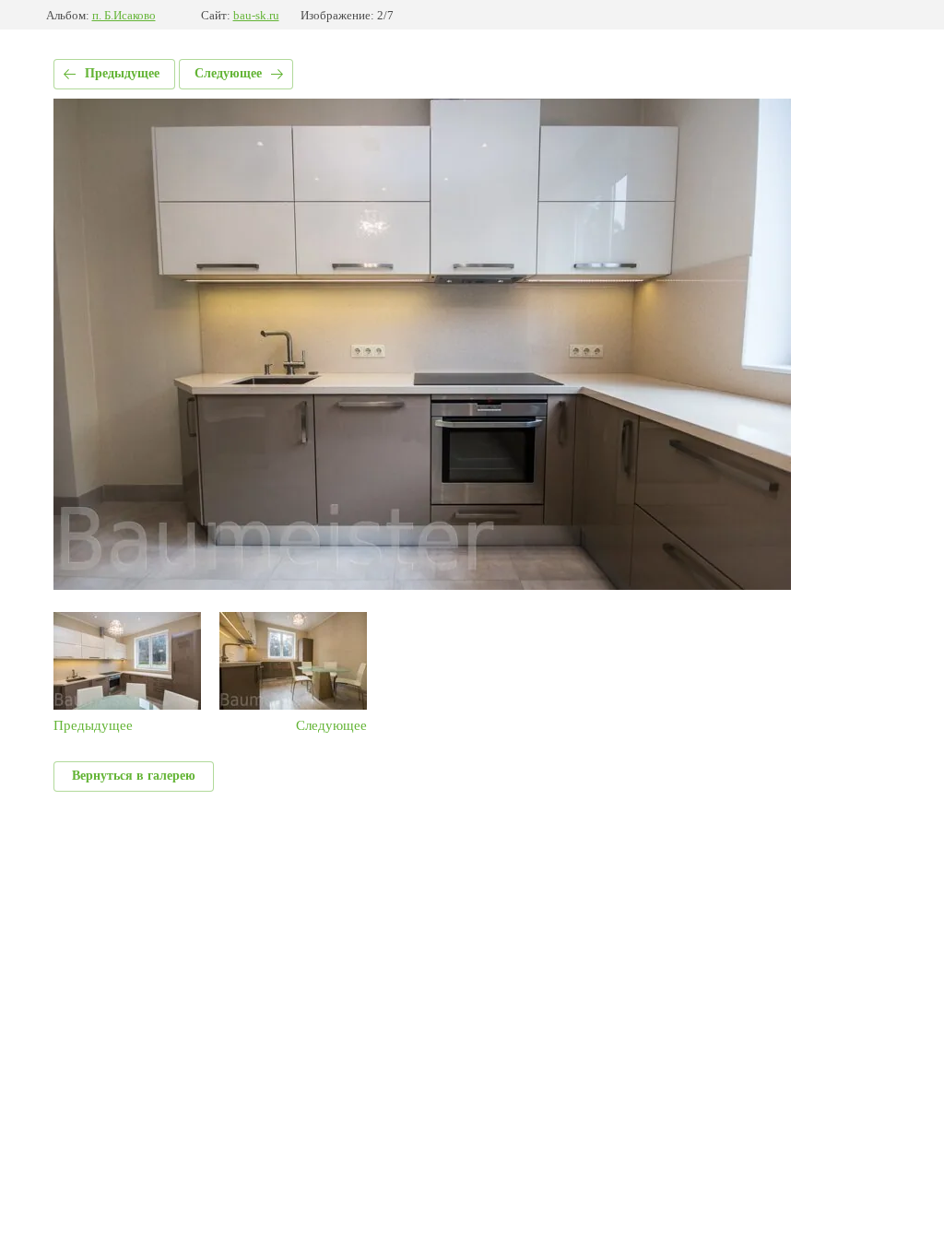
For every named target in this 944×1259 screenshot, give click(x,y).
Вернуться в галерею (133, 775)
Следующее (228, 73)
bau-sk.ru (256, 15)
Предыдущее (122, 73)
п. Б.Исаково (124, 15)
